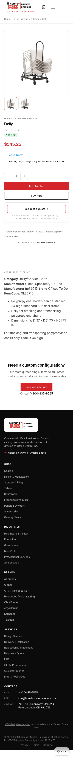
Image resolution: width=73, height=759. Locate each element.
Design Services (13, 636)
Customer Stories (14, 670)
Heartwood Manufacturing (19, 596)
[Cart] (44, 7)
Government (11, 545)
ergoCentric (11, 607)
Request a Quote (36, 387)
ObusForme (11, 602)
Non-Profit (10, 551)
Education (10, 539)
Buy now (36, 195)
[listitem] (10, 103)
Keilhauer (9, 613)
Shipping (48, 745)
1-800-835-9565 (45, 242)
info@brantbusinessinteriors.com (37, 698)
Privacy (24, 745)
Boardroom (10, 493)
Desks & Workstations (17, 476)
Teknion (9, 619)
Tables (8, 488)
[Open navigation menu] (53, 7)
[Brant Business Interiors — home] (19, 5)
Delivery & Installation (16, 641)
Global (8, 584)
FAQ (6, 659)
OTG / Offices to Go (15, 590)
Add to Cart (36, 186)
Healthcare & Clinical (16, 533)
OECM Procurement (15, 665)
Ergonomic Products (16, 499)
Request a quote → (36, 208)
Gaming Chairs (12, 517)
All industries (11, 562)
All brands (10, 578)
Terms (35, 745)
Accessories (11, 511)
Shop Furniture (22, 18)
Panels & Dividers (14, 505)
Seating (8, 470)
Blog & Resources (14, 676)
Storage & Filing (13, 482)
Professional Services (17, 556)
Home (7, 18)
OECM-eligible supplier (17, 724)
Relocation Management (18, 647)
